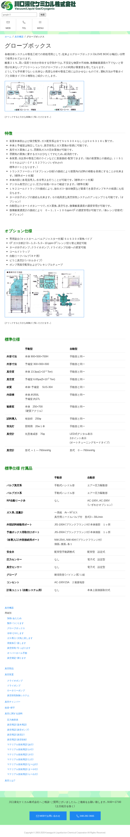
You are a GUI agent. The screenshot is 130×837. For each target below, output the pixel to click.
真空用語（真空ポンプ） (18, 729)
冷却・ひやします (15, 633)
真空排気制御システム (18, 695)
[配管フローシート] (44, 96)
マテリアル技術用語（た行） (20, 759)
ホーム (8, 36)
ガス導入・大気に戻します (20, 638)
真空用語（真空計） (16, 734)
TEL (24, 28)
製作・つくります (15, 623)
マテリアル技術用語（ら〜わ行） (22, 774)
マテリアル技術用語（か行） (20, 749)
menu (40, 28)
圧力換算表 (12, 719)
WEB (8, 28)
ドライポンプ (13, 685)
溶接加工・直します (16, 642)
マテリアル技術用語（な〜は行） (22, 764)
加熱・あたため (14, 618)
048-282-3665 (86, 815)
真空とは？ (10, 780)
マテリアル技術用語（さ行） (20, 754)
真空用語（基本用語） (17, 724)
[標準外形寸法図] (44, 293)
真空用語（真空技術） (17, 739)
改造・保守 (10, 707)
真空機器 (19, 36)
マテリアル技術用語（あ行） (20, 744)
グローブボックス (16, 628)
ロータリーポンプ (16, 690)
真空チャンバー (12, 701)
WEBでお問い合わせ (49, 815)
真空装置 (9, 674)
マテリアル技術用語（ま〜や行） (22, 769)
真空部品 (9, 668)
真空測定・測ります (16, 657)
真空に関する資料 (14, 713)
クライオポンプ (15, 680)
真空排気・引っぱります (18, 647)
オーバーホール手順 (17, 652)
